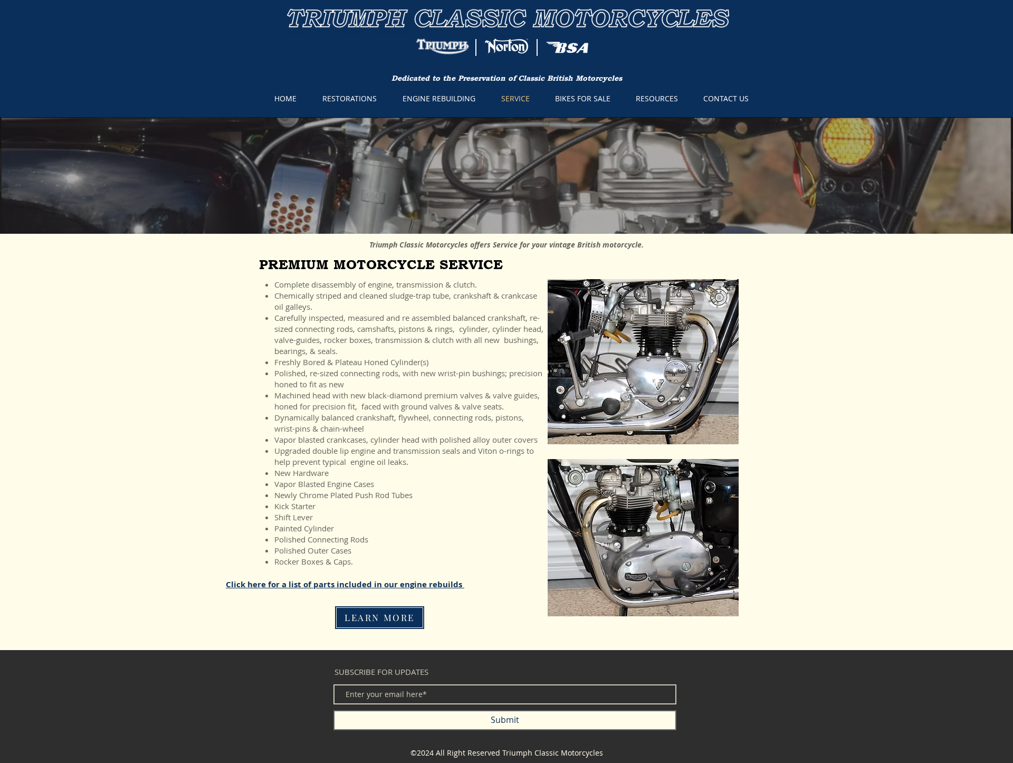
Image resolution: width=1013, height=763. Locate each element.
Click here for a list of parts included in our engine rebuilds (345, 584)
